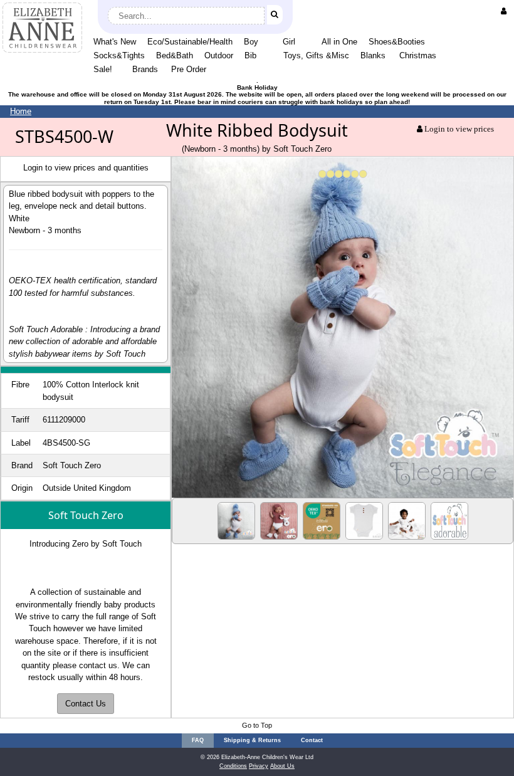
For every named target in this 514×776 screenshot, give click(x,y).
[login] (506, 11)
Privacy (258, 766)
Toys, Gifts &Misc (316, 55)
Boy (251, 41)
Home (20, 111)
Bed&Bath (174, 55)
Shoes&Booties (397, 41)
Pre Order (188, 69)
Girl (289, 41)
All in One (339, 41)
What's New (114, 41)
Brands (145, 69)
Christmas (417, 55)
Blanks (373, 55)
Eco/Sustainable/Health (190, 41)
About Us (282, 766)
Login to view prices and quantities (86, 167)
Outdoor (218, 55)
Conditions (233, 766)
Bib (250, 55)
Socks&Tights (119, 55)
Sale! (102, 69)
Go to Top (257, 725)
